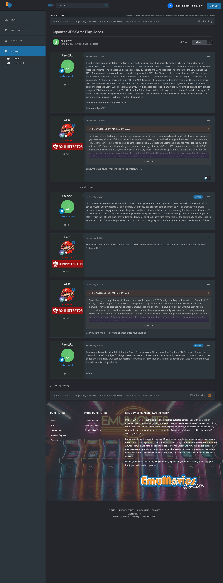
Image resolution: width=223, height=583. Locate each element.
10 (67, 84)
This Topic (62, 5)
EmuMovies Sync (93, 430)
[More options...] (208, 56)
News (53, 420)
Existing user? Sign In (188, 5)
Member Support (58, 435)
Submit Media (91, 420)
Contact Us (56, 440)
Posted (95, 56)
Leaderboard (56, 430)
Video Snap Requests (87, 43)
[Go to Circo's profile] (67, 130)
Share (185, 42)
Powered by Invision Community (126, 517)
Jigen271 (68, 40)
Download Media (92, 425)
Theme (112, 510)
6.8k (67, 154)
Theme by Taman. (147, 517)
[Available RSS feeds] (209, 395)
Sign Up (214, 5)
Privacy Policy (126, 510)
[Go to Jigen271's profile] (56, 42)
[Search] (106, 5)
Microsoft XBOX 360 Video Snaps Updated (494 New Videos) (172, 15)
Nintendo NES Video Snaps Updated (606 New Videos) (130, 15)
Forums (54, 425)
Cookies (156, 510)
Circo (67, 119)
